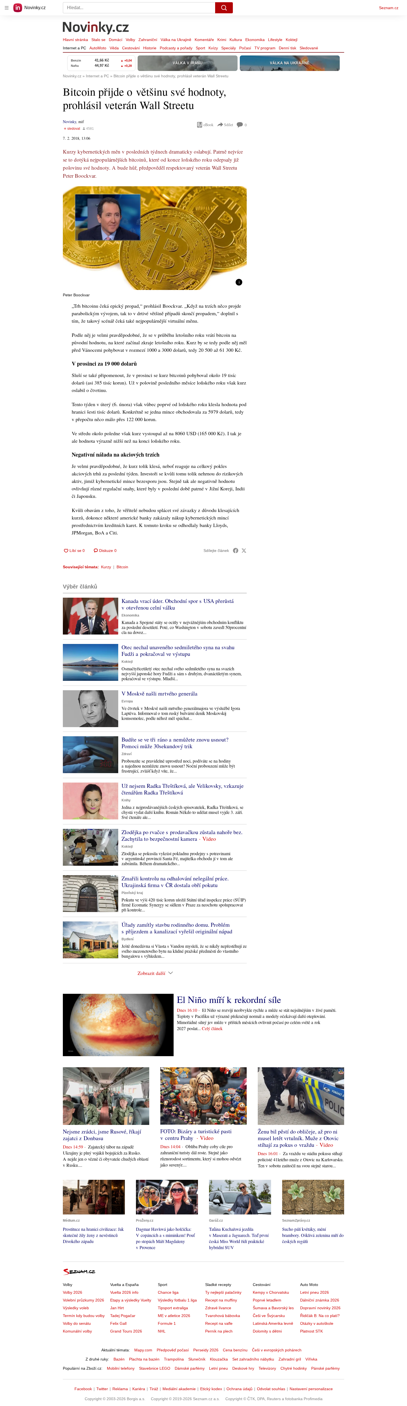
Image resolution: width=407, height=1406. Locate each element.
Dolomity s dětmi (267, 1331)
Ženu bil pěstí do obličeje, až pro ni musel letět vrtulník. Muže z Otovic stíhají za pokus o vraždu (298, 1138)
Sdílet (228, 124)
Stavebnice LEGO (154, 1368)
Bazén (119, 1359)
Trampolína (174, 1359)
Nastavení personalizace (311, 1389)
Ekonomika (255, 39)
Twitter (102, 1389)
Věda (114, 48)
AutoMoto (97, 48)
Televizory (267, 1368)
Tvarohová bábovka (222, 1315)
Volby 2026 (72, 1292)
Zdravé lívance (218, 1308)
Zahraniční (147, 39)
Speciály (228, 48)
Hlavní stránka (75, 39)
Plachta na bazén (144, 1359)
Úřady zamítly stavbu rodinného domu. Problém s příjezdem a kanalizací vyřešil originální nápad (177, 928)
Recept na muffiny (221, 1300)
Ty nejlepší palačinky (223, 1292)
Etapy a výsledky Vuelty (130, 1300)
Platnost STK (311, 1331)
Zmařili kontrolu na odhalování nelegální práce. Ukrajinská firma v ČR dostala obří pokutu (175, 882)
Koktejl (291, 39)
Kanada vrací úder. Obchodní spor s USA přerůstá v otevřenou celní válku (178, 604)
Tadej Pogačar (122, 1315)
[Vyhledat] (224, 7)
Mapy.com (143, 1350)
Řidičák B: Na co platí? (320, 1315)
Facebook (83, 1389)
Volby (130, 39)
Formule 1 (167, 1323)
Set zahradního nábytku (253, 1359)
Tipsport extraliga (173, 1308)
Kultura (236, 39)
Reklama (120, 1389)
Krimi (221, 39)
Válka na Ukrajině (176, 39)
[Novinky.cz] (96, 28)
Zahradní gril (290, 1359)
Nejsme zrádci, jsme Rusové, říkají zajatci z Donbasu (102, 1135)
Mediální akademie (179, 1389)
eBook (208, 124)
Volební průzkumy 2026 (83, 1300)
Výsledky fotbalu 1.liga (177, 1300)
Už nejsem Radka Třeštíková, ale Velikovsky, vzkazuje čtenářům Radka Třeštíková (183, 789)
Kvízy (213, 48)
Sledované (309, 48)
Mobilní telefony (121, 1368)
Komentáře (204, 39)
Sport (200, 48)
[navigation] (6, 7)
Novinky (69, 121)
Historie (149, 48)
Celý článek (212, 1028)
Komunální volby (77, 1331)
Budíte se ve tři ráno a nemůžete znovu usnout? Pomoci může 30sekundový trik (175, 743)
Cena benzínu (235, 1350)
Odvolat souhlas (271, 1389)
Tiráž (154, 1389)
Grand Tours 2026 (126, 1331)
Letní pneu (218, 1368)
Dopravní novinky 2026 (320, 1308)
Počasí (245, 48)
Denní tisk (287, 48)
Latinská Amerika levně (273, 1323)
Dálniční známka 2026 (319, 1300)
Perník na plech (219, 1331)
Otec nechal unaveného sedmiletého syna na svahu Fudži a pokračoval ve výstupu (178, 650)
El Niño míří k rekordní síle (229, 999)
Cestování (131, 48)
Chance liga (168, 1292)
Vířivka (311, 1359)
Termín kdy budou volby (84, 1315)
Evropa (127, 701)
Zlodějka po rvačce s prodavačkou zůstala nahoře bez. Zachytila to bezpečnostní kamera (182, 835)
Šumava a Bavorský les (273, 1308)
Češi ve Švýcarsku (269, 1315)
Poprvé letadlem (267, 1300)
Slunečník (196, 1359)
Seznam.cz (388, 8)
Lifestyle (275, 39)
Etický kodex (211, 1389)
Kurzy (106, 567)
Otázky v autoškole (316, 1323)
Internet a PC (74, 48)
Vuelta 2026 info (124, 1292)
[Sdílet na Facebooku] (235, 550)
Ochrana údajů (239, 1389)
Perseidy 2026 (205, 1350)
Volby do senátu (77, 1323)
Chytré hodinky (293, 1368)
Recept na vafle (219, 1323)
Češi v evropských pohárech (277, 1350)
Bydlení (127, 939)
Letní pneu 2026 (314, 1292)
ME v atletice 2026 (174, 1315)
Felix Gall (118, 1323)
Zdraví (127, 754)
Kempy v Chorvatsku (271, 1292)
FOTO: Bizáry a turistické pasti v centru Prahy (196, 1134)
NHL (162, 1331)
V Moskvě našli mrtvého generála (159, 693)
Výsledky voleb (76, 1308)
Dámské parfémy (190, 1368)
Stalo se (98, 39)
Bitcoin (122, 567)
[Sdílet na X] (244, 550)
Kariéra (138, 1389)
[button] (155, 238)
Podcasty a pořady (176, 48)
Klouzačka (219, 1359)
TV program (264, 48)
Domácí (115, 39)
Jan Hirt (117, 1308)
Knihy (126, 800)
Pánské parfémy (325, 1368)
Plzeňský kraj (132, 893)
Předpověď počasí (173, 1350)
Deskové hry (243, 1368)
